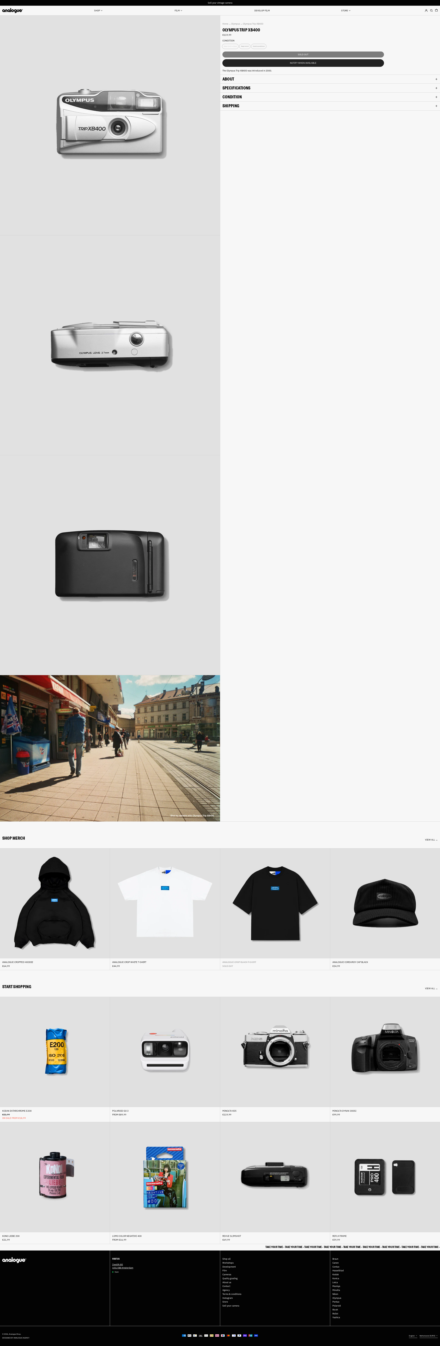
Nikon (335, 1294)
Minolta (336, 1290)
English (412, 1335)
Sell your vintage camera (220, 2)
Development (229, 1266)
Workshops (228, 1262)
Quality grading (230, 1278)
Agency (226, 1290)
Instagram (227, 1298)
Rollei (335, 1313)
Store (225, 1301)
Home (225, 23)
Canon (335, 1262)
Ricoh (335, 1309)
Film (224, 1270)
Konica (335, 1278)
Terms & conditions (231, 1294)
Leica (335, 1282)
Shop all (226, 1258)
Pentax (335, 1301)
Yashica (336, 1317)
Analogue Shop (15, 1334)
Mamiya (336, 1286)
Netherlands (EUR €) (428, 1335)
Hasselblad (338, 1270)
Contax (335, 1266)
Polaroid (336, 1305)
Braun (335, 1258)
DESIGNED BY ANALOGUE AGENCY (15, 1338)
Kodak (335, 1274)
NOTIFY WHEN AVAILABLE (303, 62)
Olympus (235, 23)
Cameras (226, 1274)
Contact (226, 1286)
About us (226, 1282)
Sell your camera (230, 1305)
